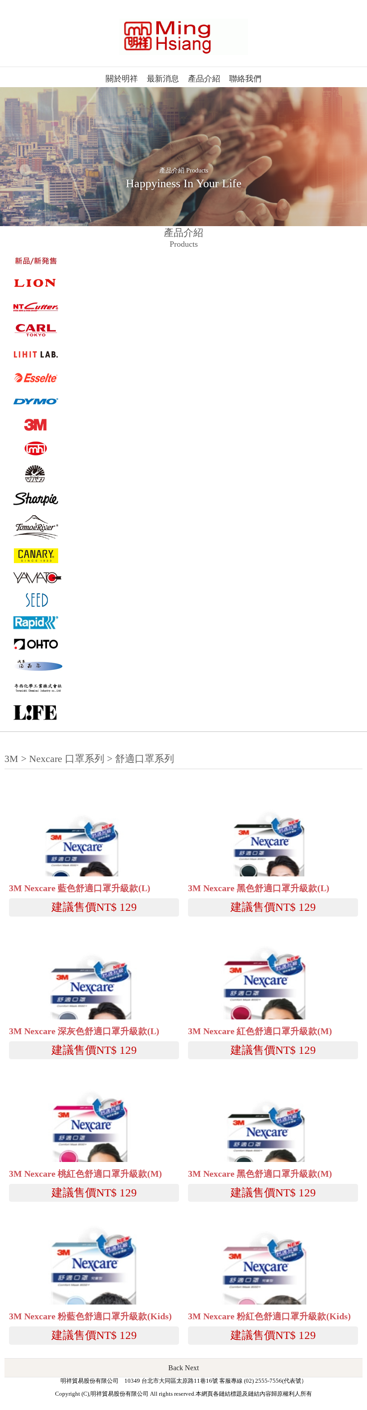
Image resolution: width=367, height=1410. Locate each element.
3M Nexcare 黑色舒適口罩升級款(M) (260, 1174)
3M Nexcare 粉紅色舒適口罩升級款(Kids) (269, 1316)
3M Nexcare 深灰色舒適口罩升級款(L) (84, 1031)
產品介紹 (204, 78)
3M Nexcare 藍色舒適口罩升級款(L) (79, 888)
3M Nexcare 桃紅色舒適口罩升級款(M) (85, 1174)
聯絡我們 (245, 78)
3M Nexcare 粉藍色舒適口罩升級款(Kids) (90, 1316)
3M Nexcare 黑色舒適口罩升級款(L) (258, 888)
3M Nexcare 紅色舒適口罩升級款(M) (260, 1031)
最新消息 (163, 78)
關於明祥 (122, 78)
